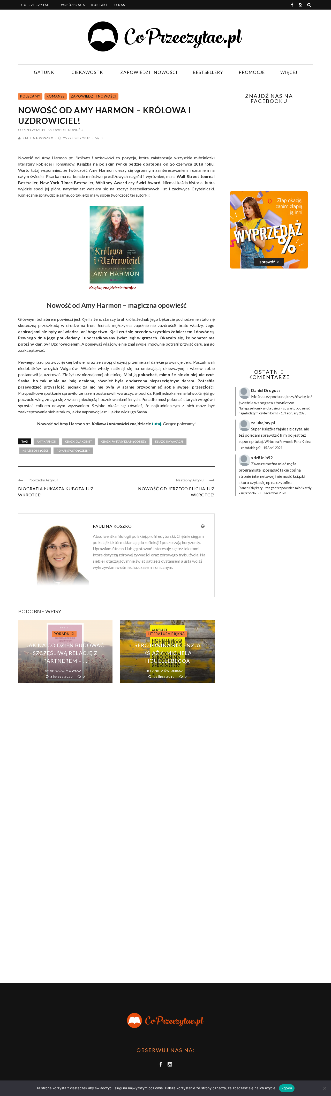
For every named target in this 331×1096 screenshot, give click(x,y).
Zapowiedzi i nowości (148, 72)
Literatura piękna (166, 634)
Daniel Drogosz (266, 390)
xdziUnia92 (262, 457)
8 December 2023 (273, 493)
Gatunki (45, 72)
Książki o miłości (35, 450)
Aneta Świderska (168, 671)
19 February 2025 (293, 413)
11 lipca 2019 (164, 677)
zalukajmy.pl (263, 422)
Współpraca (73, 4)
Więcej (288, 72)
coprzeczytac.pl (38, 4)
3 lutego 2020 (61, 677)
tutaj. (157, 423)
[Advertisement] (268, 318)
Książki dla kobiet (78, 441)
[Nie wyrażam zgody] (324, 1088)
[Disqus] (116, 773)
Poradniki (64, 634)
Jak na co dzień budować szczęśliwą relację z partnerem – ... (65, 653)
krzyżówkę (296, 396)
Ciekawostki (88, 72)
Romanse (56, 96)
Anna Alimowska (65, 671)
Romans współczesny (73, 450)
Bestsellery (208, 72)
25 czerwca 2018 (77, 138)
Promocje (252, 72)
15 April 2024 (272, 448)
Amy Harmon (46, 441)
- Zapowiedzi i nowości (64, 130)
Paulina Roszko (38, 138)
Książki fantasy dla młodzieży (123, 441)
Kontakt (99, 4)
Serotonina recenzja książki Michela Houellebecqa (167, 653)
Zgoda (287, 1088)
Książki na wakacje (169, 441)
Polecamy (30, 96)
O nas (119, 4)
